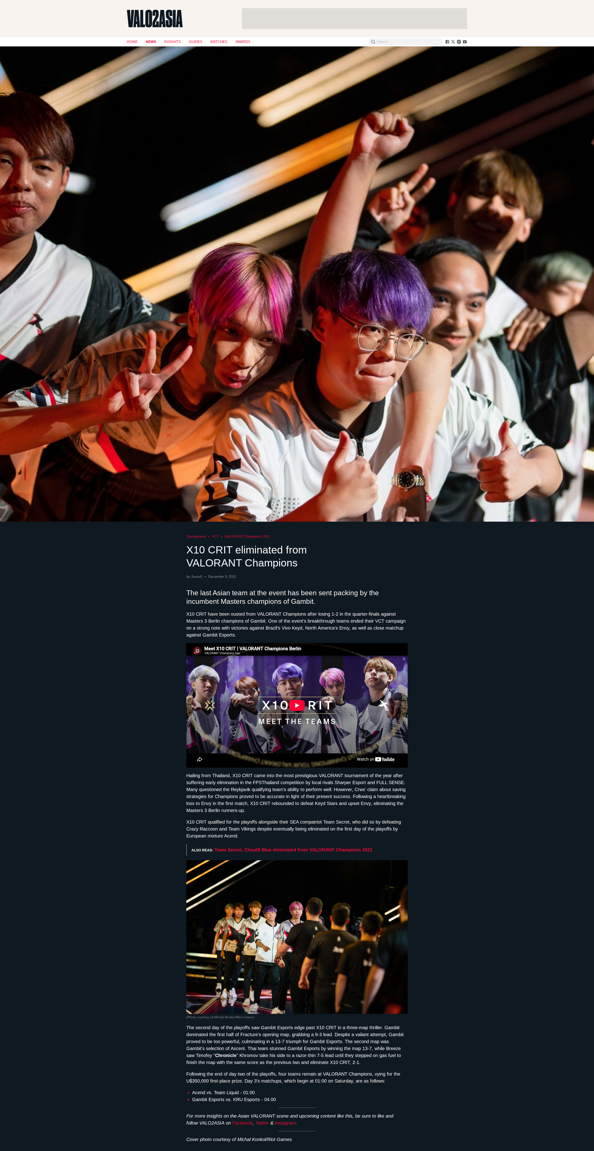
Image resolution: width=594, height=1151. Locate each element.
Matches (218, 42)
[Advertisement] (354, 18)
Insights (172, 42)
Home (132, 42)
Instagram (285, 1122)
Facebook (242, 1122)
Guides (195, 42)
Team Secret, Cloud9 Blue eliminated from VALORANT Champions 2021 (293, 849)
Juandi (196, 576)
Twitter (262, 1122)
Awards (243, 42)
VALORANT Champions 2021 (247, 536)
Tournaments (196, 536)
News (151, 42)
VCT (215, 536)
